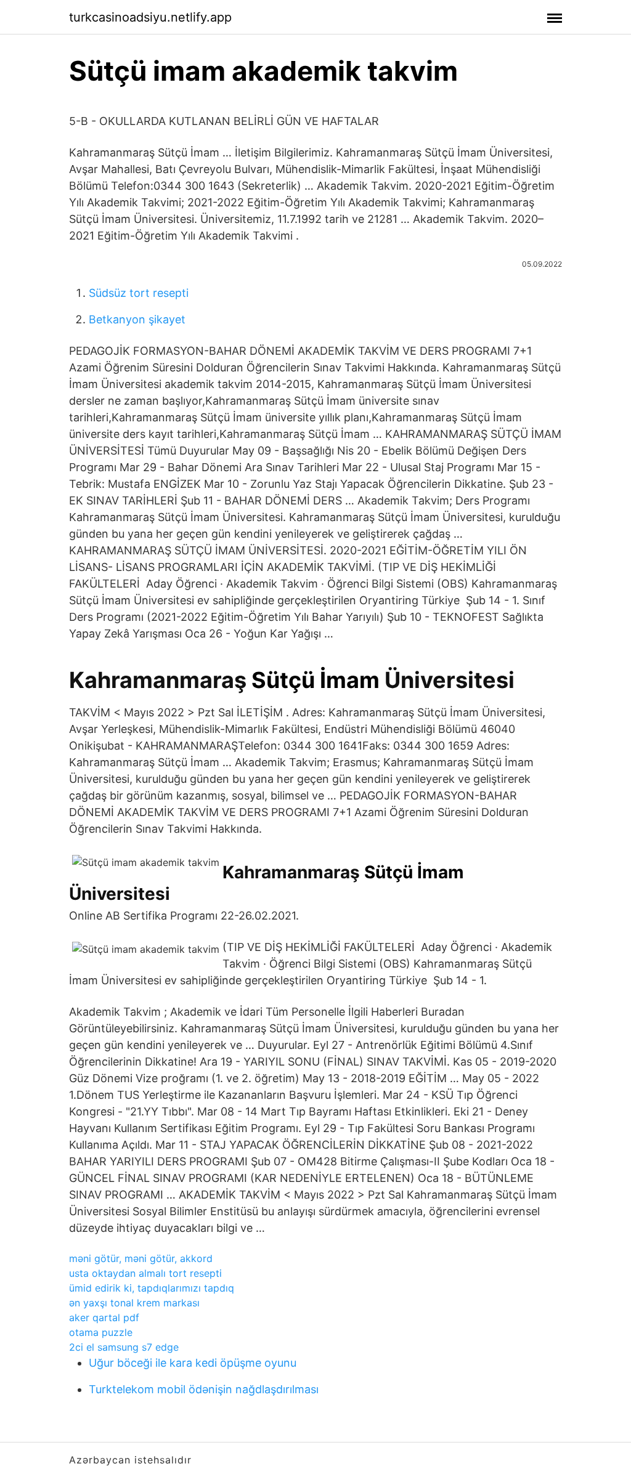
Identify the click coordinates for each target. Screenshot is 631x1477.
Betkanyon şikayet (137, 319)
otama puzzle (100, 1332)
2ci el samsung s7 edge (124, 1347)
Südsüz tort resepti (139, 292)
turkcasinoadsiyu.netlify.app (150, 17)
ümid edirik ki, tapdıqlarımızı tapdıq (151, 1288)
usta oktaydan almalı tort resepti (145, 1273)
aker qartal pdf (104, 1317)
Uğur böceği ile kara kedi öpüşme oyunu (192, 1362)
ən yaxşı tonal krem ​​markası (134, 1303)
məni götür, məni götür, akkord (141, 1258)
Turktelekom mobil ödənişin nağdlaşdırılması (204, 1389)
